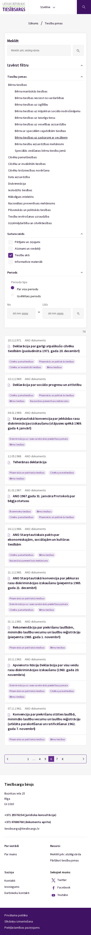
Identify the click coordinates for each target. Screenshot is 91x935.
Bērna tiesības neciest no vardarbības (39, 98)
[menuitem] (44, 197)
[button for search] (78, 50)
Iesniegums (11, 887)
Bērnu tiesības (17, 85)
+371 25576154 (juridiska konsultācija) (30, 815)
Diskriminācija (17, 184)
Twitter (62, 880)
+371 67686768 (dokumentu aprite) (27, 822)
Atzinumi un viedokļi (27, 248)
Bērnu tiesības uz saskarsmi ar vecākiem (41, 137)
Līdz (45, 304)
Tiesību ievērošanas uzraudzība (28, 216)
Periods (12, 272)
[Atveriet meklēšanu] (84, 7)
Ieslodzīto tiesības (20, 190)
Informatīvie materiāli (28, 262)
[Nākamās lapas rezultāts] (83, 759)
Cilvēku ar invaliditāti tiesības (27, 164)
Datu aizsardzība (19, 177)
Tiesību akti (22, 255)
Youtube (62, 895)
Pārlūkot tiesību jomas (64, 860)
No (9, 304)
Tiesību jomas (54, 23)
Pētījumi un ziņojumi (27, 242)
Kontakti (9, 881)
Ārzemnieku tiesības (20, 511)
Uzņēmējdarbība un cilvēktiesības (30, 223)
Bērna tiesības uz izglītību (31, 104)
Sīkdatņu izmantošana (18, 921)
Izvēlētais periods (29, 296)
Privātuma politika (16, 915)
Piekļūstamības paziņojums (22, 928)
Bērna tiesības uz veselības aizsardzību (40, 124)
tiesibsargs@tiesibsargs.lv (21, 829)
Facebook (63, 887)
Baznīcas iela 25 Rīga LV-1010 (14, 798)
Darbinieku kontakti (16, 893)
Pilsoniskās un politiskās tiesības (29, 210)
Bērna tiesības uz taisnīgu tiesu (35, 118)
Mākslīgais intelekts (21, 197)
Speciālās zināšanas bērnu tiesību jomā (40, 151)
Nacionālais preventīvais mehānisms (31, 203)
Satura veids (16, 234)
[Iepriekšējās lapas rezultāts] (7, 759)
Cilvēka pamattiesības (22, 157)
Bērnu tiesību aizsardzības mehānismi (39, 144)
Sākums (33, 23)
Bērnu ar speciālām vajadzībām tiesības (40, 131)
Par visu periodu (27, 289)
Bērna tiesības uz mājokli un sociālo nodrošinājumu (47, 111)
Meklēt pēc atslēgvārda (65, 854)
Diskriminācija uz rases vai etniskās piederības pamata (38, 438)
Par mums (10, 854)
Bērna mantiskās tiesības (31, 91)
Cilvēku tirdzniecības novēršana (28, 170)
